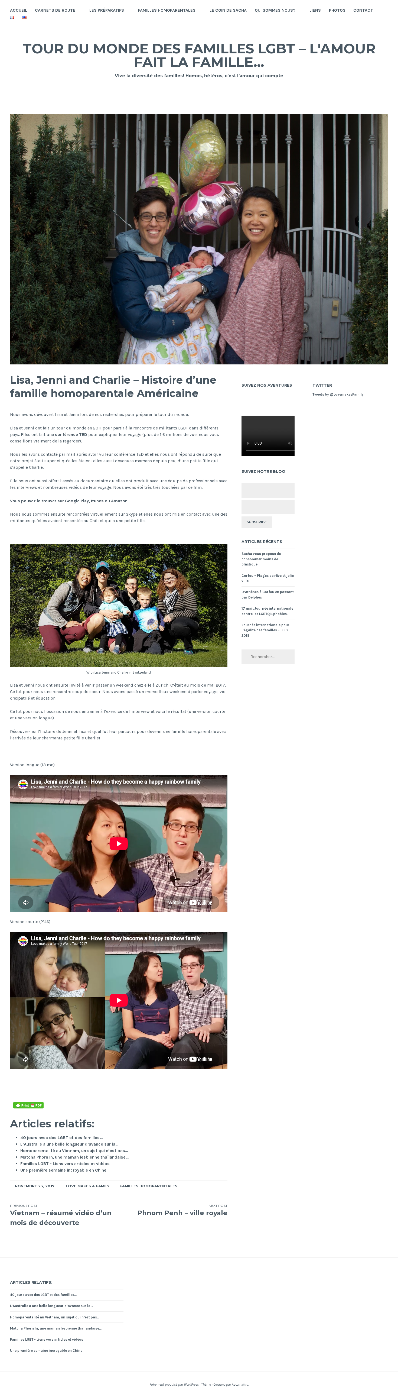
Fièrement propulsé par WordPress (174, 1384)
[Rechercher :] (268, 657)
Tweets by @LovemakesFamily (338, 394)
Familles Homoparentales (166, 10)
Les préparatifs (106, 10)
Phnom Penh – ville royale (182, 1210)
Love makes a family (87, 1186)
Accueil (18, 10)
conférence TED (71, 434)
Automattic (240, 1384)
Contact (363, 10)
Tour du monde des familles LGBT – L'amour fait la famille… (199, 55)
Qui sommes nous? (275, 10)
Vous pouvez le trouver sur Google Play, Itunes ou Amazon (69, 500)
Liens (315, 10)
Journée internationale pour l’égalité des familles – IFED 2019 (265, 630)
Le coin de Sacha (228, 10)
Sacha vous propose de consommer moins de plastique (261, 559)
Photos (337, 10)
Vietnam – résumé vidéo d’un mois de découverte (61, 1215)
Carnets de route (55, 10)
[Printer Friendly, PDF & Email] (28, 1105)
